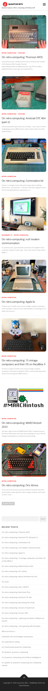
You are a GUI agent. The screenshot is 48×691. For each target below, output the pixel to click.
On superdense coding (11, 642)
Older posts (8, 504)
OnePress (33, 683)
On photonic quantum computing (15, 652)
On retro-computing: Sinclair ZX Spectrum (18, 608)
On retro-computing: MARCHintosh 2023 (17, 566)
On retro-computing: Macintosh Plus (16, 592)
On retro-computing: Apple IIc (18, 301)
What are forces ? (8, 631)
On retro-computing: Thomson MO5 (22, 57)
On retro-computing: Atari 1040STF (15, 587)
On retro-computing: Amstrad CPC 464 (17, 597)
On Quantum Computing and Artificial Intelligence (21, 657)
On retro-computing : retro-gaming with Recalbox (21, 626)
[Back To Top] (24, 677)
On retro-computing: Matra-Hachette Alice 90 (19, 576)
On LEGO (5, 582)
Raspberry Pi (7, 235)
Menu (44, 4)
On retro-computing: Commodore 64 (22, 180)
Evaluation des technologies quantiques (17, 636)
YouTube (21, 53)
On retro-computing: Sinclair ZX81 (15, 613)
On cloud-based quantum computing (16, 647)
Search (43, 519)
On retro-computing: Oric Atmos (20, 485)
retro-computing (9, 53)
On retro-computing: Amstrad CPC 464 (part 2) (20, 537)
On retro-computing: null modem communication (21, 548)
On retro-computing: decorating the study (18, 602)
